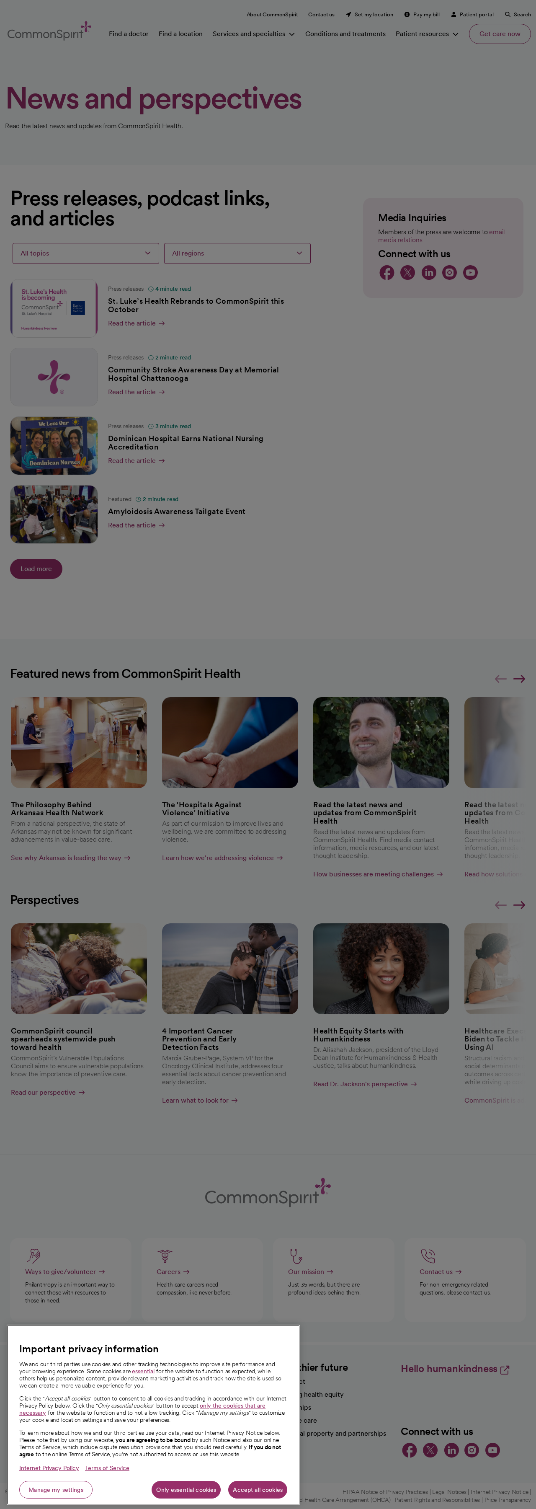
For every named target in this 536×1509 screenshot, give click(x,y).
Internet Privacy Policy (49, 1468)
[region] (153, 1415)
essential (143, 1371)
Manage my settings (55, 1489)
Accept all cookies (258, 1489)
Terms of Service (107, 1468)
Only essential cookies (186, 1489)
